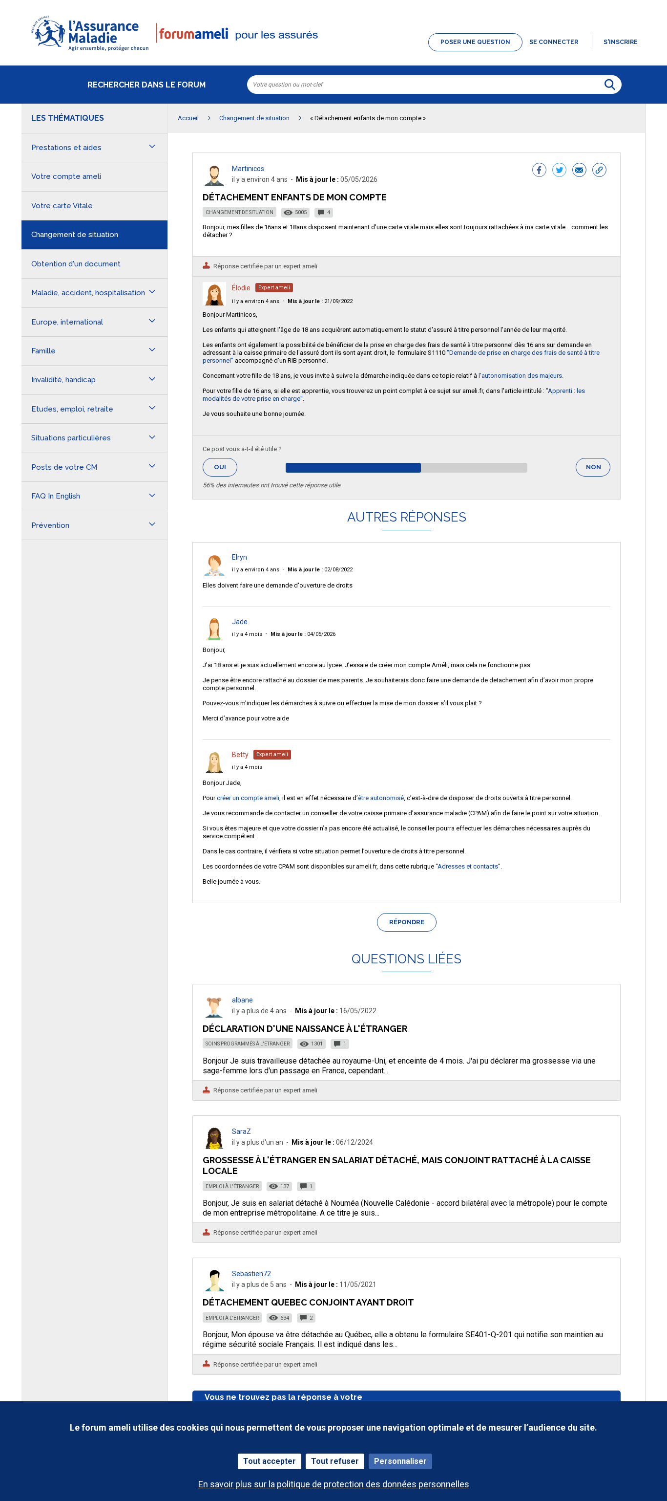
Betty (240, 755)
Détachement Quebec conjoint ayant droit (308, 1302)
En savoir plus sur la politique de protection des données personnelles (333, 1484)
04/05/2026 (303, 634)
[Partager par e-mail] (579, 171)
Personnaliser (400, 1461)
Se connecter (553, 42)
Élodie (241, 288)
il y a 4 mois (247, 634)
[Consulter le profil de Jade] (214, 637)
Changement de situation (239, 212)
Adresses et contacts (468, 866)
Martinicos (248, 169)
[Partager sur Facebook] (539, 171)
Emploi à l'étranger (232, 1186)
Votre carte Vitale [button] (62, 205)
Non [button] (598, 470)
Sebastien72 (251, 1274)
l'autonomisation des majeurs (520, 375)
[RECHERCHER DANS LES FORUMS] (610, 84)
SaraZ (241, 1131)
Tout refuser (335, 1461)
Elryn (239, 557)
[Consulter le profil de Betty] (214, 770)
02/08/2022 (320, 569)
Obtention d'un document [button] (76, 264)
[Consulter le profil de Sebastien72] (214, 1288)
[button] (333, 52)
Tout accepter (269, 1461)
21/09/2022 (320, 301)
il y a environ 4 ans (255, 301)
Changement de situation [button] (74, 234)
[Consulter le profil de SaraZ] (214, 1146)
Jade (240, 622)
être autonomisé (381, 798)
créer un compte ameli (248, 798)
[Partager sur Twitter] (559, 171)
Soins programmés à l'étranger (248, 1043)
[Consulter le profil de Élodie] (214, 302)
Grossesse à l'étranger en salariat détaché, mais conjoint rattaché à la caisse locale (397, 1165)
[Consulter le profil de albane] (214, 1015)
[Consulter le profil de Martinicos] (214, 183)
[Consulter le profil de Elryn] (214, 573)
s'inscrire (621, 42)
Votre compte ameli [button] (66, 176)
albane (242, 1000)
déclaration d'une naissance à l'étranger (305, 1028)
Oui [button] (225, 467)
